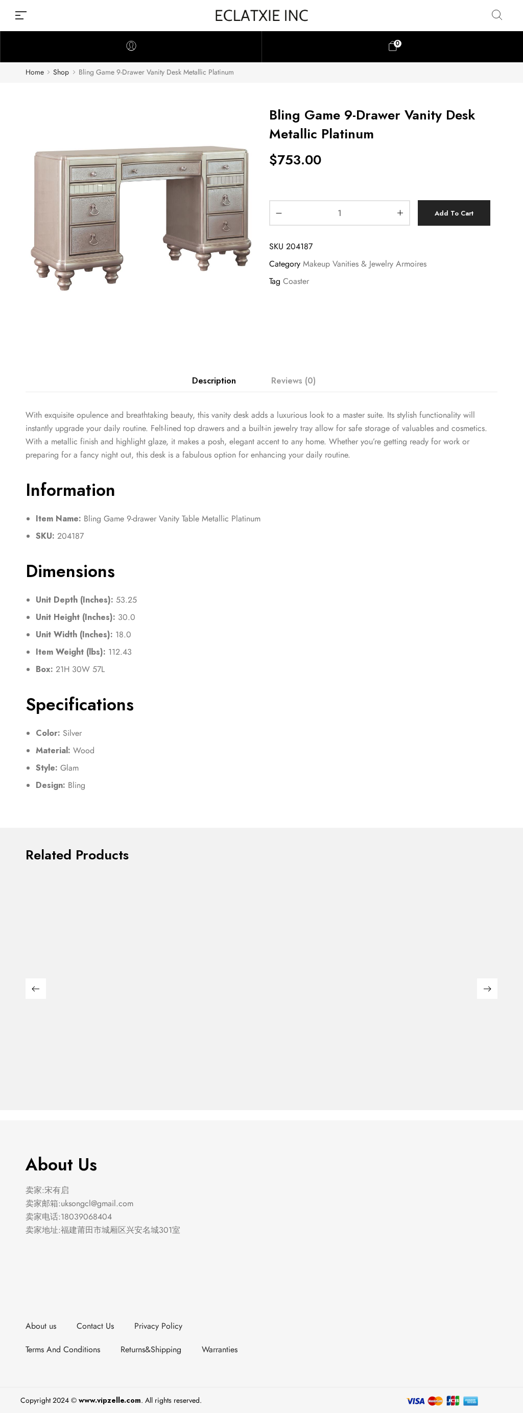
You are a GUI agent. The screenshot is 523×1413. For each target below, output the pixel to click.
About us (41, 1326)
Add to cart (454, 213)
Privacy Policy (158, 1326)
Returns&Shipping (151, 1349)
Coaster (296, 281)
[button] (36, 988)
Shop (61, 72)
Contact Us (95, 1326)
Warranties (219, 1349)
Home (35, 72)
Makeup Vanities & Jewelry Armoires (364, 264)
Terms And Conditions (63, 1349)
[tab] (214, 381)
